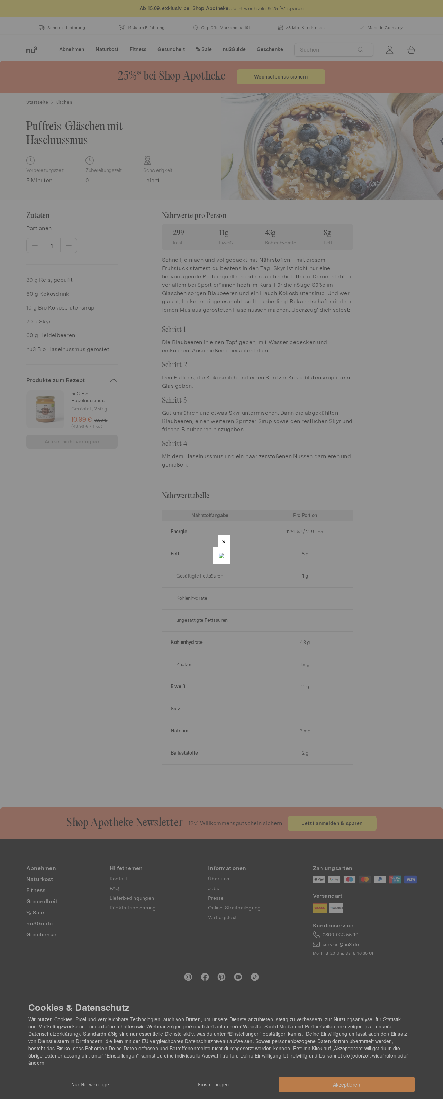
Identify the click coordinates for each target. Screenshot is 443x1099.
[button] (224, 541)
